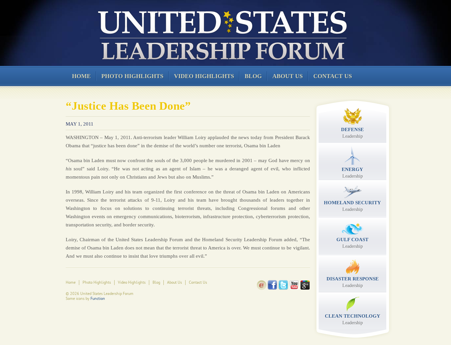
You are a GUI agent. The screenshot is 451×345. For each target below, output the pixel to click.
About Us (287, 76)
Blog (253, 76)
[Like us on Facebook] (272, 288)
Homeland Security (352, 206)
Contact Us (332, 76)
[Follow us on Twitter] (283, 288)
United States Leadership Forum (221, 34)
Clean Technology (352, 319)
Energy (352, 173)
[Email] (261, 288)
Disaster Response (353, 282)
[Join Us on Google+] (305, 288)
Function (97, 298)
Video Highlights (204, 76)
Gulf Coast (352, 243)
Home (81, 76)
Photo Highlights (132, 76)
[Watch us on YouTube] (294, 288)
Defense (352, 133)
